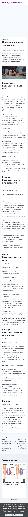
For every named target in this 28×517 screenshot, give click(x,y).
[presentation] (14, 471)
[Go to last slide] (4, 480)
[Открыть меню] (25, 3)
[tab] (11, 499)
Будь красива (5, 39)
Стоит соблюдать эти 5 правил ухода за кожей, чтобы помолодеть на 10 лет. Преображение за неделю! (20, 443)
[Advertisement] (14, 20)
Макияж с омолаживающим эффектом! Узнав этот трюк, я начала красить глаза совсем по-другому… (7, 444)
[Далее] (24, 480)
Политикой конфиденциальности (16, 511)
